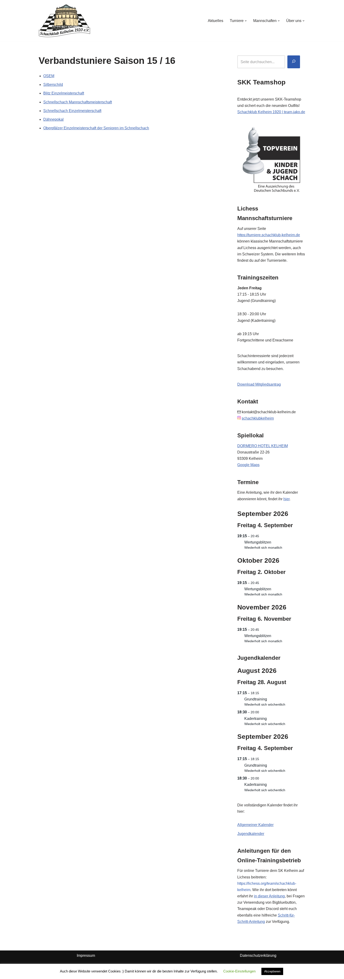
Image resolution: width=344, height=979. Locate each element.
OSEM (48, 76)
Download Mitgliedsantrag (259, 384)
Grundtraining (255, 699)
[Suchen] (293, 61)
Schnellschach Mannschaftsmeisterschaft (77, 102)
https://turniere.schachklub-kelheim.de (268, 235)
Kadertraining (255, 719)
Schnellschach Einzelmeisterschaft (72, 111)
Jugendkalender (250, 834)
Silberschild (53, 85)
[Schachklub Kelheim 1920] (64, 20)
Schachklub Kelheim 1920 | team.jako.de (271, 112)
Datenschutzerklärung (258, 955)
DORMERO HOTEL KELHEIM (262, 446)
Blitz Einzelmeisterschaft (63, 93)
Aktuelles (215, 21)
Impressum (86, 955)
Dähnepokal (53, 119)
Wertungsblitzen (257, 542)
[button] (246, 21)
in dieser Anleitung (269, 896)
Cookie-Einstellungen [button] (239, 971)
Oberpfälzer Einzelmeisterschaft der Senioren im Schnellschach (96, 128)
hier (286, 499)
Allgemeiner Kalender (255, 825)
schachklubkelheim (258, 418)
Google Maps (248, 465)
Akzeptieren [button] (272, 971)
